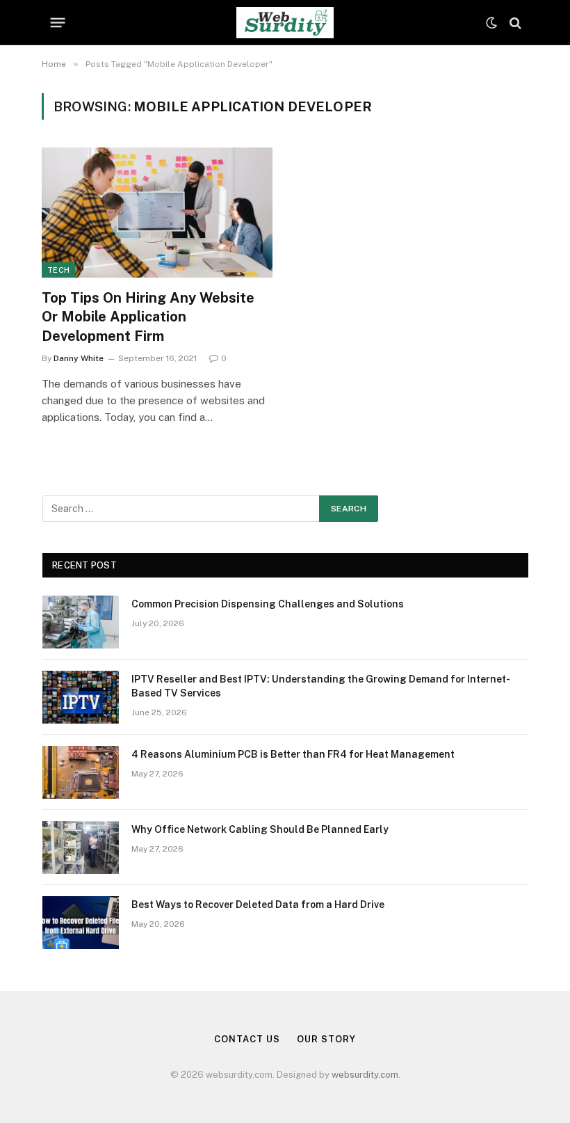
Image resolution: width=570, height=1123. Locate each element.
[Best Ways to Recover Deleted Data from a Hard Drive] (80, 922)
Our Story (326, 1039)
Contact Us (246, 1039)
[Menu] (58, 22)
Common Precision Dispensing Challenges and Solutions (267, 604)
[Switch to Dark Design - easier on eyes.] (491, 23)
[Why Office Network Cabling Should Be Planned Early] (80, 847)
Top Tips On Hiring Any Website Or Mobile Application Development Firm (148, 316)
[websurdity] (284, 22)
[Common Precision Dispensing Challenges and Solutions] (80, 622)
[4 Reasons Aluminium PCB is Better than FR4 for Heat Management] (80, 772)
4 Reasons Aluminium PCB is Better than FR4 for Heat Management (293, 754)
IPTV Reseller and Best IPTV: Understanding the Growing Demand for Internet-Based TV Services (320, 686)
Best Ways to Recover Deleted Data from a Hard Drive (257, 904)
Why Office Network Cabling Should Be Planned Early (260, 829)
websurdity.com (365, 1074)
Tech (58, 270)
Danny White (79, 358)
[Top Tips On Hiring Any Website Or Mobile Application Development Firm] (157, 213)
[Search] (514, 22)
